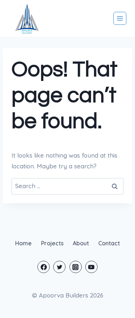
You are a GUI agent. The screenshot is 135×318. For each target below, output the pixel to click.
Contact (109, 243)
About (81, 243)
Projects (52, 243)
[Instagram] (75, 267)
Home (23, 243)
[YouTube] (91, 267)
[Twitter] (59, 267)
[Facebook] (43, 267)
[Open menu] (119, 18)
